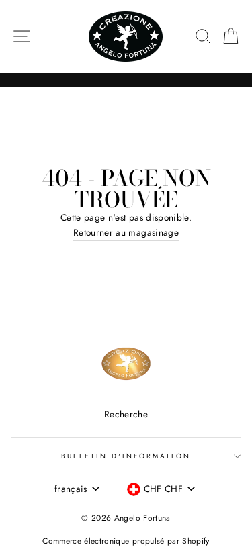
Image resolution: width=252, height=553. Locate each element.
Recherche (126, 414)
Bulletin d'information (125, 456)
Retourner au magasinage (126, 232)
